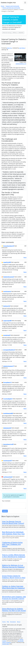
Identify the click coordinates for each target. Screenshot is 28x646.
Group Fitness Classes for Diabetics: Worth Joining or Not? (13, 577)
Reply (25, 257)
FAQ (8, 622)
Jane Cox (9, 48)
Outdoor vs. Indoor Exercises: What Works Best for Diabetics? (13, 587)
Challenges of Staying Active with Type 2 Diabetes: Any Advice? (12, 544)
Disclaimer (13, 622)
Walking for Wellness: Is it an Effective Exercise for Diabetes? (13, 566)
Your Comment (6, 501)
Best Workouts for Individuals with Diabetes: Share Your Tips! (13, 533)
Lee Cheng (22, 48)
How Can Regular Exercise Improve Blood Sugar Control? (13, 522)
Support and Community (12, 6)
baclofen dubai (5, 644)
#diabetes (21, 32)
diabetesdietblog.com (21, 63)
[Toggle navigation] (25, 2)
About (18, 622)
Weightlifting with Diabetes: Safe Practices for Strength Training (14, 598)
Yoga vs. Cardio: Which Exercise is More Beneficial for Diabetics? (13, 556)
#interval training (7, 32)
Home (4, 622)
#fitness (15, 32)
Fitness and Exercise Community (11, 8)
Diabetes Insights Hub (8, 3)
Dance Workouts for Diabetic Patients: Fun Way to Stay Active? (14, 610)
